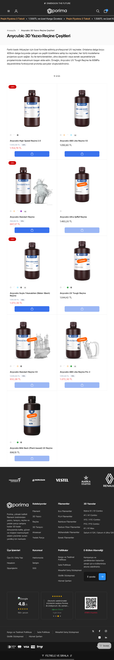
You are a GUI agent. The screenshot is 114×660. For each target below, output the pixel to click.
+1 (25, 287)
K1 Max (91, 528)
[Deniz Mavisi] (71, 135)
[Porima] (18, 507)
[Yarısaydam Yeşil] (68, 287)
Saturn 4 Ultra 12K (105, 532)
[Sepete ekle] (32, 154)
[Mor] (21, 211)
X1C (85, 519)
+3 (25, 211)
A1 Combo (92, 515)
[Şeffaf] (11, 135)
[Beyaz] (14, 135)
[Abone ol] (102, 576)
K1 (85, 528)
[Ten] (64, 135)
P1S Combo (94, 524)
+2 (75, 135)
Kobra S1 (88, 511)
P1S (85, 524)
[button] (9, 11)
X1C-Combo (94, 519)
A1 (85, 515)
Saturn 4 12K (89, 532)
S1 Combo (98, 511)
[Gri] (17, 135)
